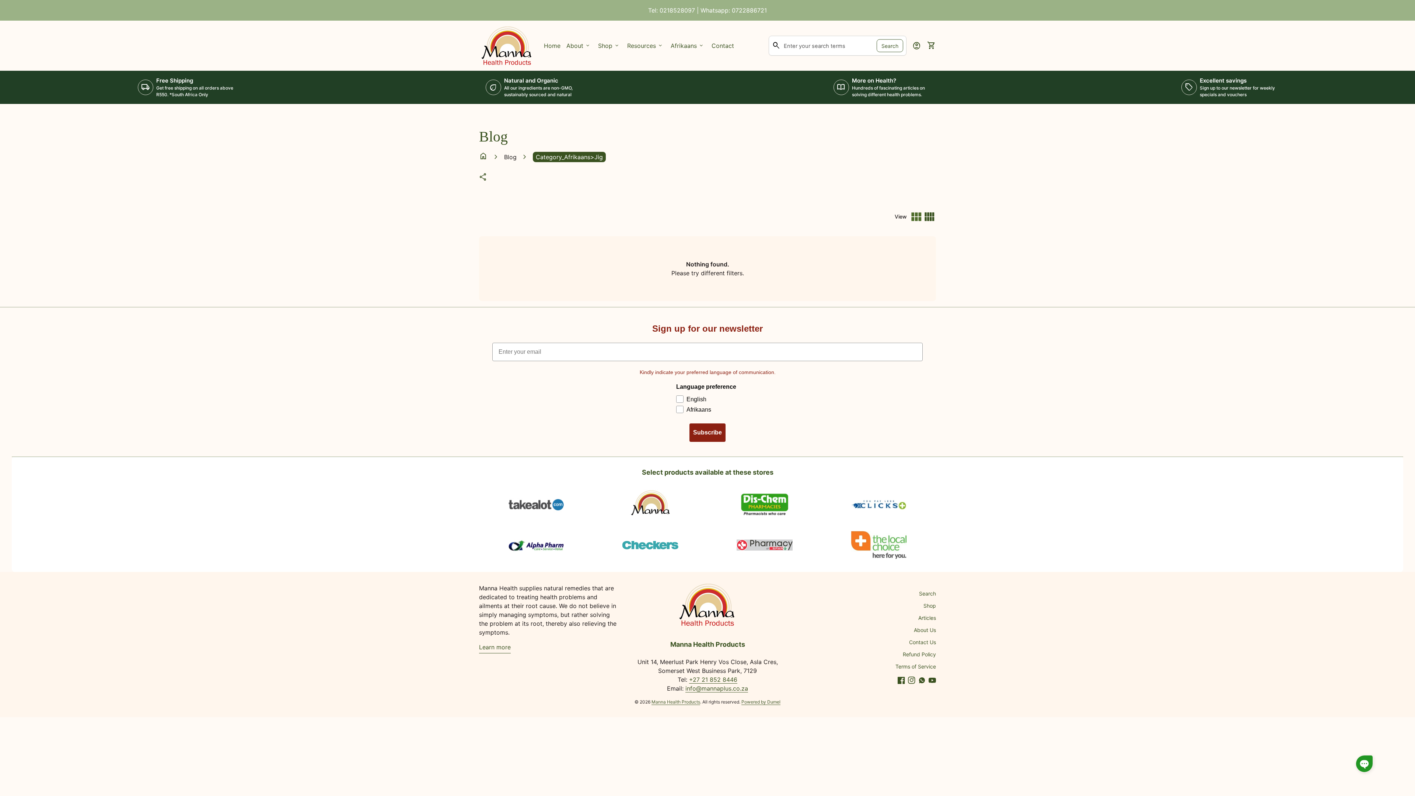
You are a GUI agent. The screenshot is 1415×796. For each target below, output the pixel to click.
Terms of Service (915, 666)
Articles (927, 618)
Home (552, 45)
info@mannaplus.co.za (716, 688)
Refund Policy (919, 654)
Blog (510, 157)
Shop (929, 606)
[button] (1364, 763)
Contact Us (922, 642)
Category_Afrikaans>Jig (569, 157)
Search (889, 45)
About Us (925, 630)
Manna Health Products (675, 702)
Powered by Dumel (760, 702)
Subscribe (707, 432)
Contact (723, 45)
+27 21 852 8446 (713, 679)
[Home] (507, 45)
